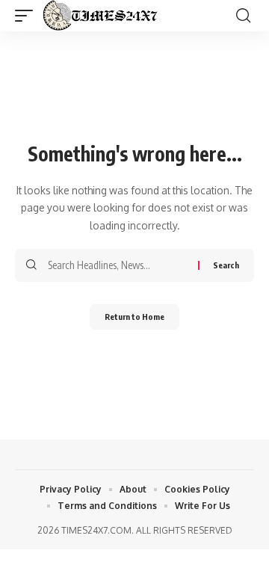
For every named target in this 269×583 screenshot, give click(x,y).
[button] (27, 15)
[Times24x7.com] (103, 15)
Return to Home (134, 316)
